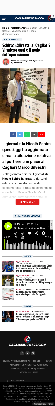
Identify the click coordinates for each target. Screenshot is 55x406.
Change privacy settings (43, 404)
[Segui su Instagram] (33, 353)
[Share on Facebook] (13, 134)
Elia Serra (18, 63)
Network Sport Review (29, 372)
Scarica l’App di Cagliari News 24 (16, 361)
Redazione (48, 361)
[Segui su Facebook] (22, 353)
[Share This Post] (27, 134)
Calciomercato (19, 28)
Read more (26, 202)
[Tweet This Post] (20, 134)
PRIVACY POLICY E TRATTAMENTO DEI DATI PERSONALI (29, 364)
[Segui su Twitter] (27, 353)
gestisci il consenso (15, 380)
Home (5, 28)
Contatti (36, 361)
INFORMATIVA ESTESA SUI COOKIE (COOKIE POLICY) (29, 368)
